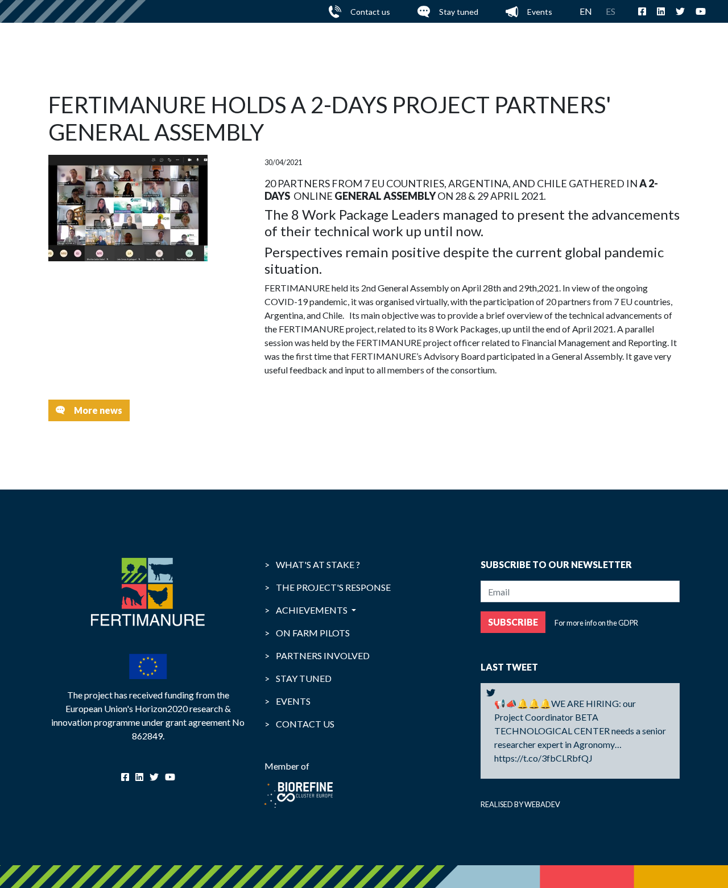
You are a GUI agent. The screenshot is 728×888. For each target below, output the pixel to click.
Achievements (306, 610)
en (586, 11)
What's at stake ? (312, 564)
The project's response (327, 587)
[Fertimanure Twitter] (490, 693)
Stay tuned (458, 12)
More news (98, 410)
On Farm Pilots (307, 632)
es (610, 11)
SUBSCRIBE (513, 621)
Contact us (370, 12)
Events (539, 12)
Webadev (542, 804)
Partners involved (317, 655)
